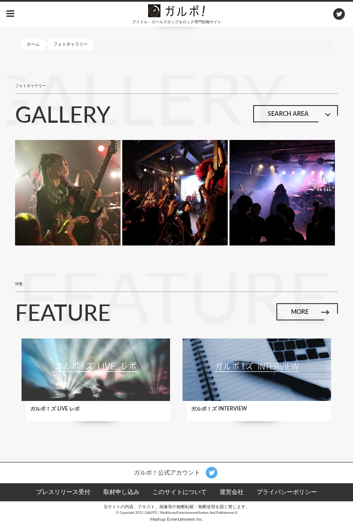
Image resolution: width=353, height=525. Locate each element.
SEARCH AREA (288, 114)
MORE (300, 312)
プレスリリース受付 (63, 492)
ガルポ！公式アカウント (168, 472)
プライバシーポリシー (287, 492)
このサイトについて (179, 492)
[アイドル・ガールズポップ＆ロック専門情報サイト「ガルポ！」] (176, 10)
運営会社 (232, 492)
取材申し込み (121, 492)
